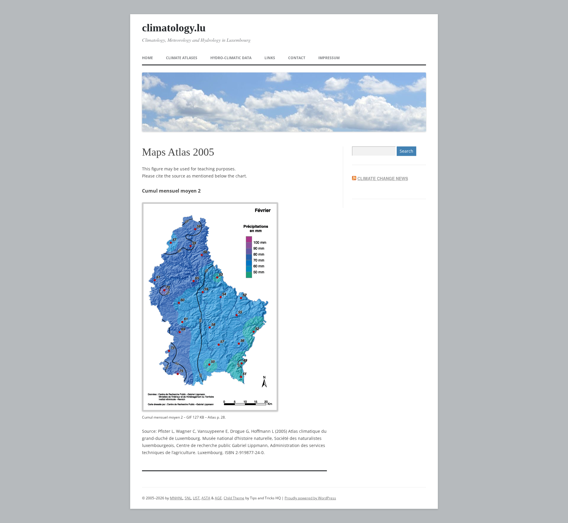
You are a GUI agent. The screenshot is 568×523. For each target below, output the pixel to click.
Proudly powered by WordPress (310, 498)
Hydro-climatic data (230, 57)
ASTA (205, 498)
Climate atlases (181, 57)
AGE (218, 498)
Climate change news (382, 178)
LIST (196, 498)
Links (269, 57)
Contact (296, 57)
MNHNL (176, 498)
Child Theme (234, 498)
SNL (188, 498)
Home (147, 57)
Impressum (329, 57)
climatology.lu (174, 27)
